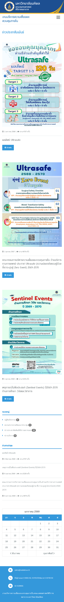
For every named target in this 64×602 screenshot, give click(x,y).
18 (6, 541)
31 (57, 547)
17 (57, 535)
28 (32, 547)
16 (49, 535)
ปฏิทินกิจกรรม (11, 420)
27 (23, 547)
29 (40, 547)
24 (57, 541)
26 (15, 547)
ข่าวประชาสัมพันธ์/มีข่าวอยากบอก (19, 430)
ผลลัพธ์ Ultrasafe (9, 453)
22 (40, 541)
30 (49, 547)
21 (32, 541)
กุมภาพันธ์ (48, 553)
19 (15, 541)
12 (15, 535)
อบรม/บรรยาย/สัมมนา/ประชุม (17, 425)
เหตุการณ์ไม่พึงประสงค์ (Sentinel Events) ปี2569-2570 (23, 467)
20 (23, 541)
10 (57, 529)
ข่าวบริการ (10, 436)
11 (7, 535)
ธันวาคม (15, 553)
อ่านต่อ (8, 147)
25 (6, 547)
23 (49, 541)
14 (32, 535)
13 (23, 535)
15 (40, 535)
